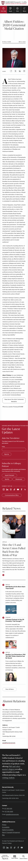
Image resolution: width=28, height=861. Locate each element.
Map (3, 835)
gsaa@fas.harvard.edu (8, 743)
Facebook (11, 71)
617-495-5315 (8, 808)
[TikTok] (14, 489)
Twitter (15, 71)
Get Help (3, 11)
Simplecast (18, 479)
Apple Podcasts (9, 475)
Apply (10, 11)
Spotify (7, 479)
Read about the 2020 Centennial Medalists (14, 400)
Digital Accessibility (8, 830)
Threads (10, 847)
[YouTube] (17, 489)
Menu (24, 11)
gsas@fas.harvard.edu (12, 814)
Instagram (3, 847)
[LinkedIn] (6, 489)
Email (24, 71)
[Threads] (10, 489)
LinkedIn (19, 71)
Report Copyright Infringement (11, 832)
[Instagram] (3, 489)
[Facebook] (21, 489)
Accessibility (5, 827)
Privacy (4, 824)
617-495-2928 (9, 811)
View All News (9, 689)
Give (17, 11)
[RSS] (24, 489)
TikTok (14, 847)
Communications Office (12, 495)
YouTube (21, 847)
